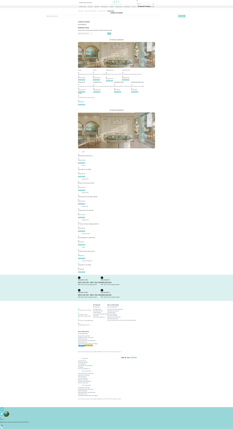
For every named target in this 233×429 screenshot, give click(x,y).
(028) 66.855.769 (110, 78)
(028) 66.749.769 (135, 78)
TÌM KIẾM (182, 16)
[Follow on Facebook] (82, 143)
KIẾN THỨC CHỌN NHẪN (90, 11)
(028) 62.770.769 (110, 89)
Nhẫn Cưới (96, 6)
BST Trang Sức (126, 6)
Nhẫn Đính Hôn (104, 6)
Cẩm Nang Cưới (139, 6)
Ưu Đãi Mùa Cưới (82, 6)
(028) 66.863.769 (135, 89)
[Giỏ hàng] (138, 3)
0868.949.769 (83, 100)
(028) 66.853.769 (84, 89)
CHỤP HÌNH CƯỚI (102, 11)
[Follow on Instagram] (85, 143)
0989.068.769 (135, 100)
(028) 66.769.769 (84, 78)
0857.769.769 (99, 114)
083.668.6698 (109, 100)
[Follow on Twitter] (80, 143)
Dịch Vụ (133, 6)
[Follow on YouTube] (91, 143)
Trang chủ (80, 11)
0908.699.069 (126, 114)
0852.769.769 (87, 114)
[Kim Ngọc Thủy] (116, 3)
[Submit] (152, 35)
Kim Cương (90, 6)
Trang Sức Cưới (118, 6)
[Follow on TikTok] (88, 143)
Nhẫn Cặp (111, 6)
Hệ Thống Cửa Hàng (149, 6)
